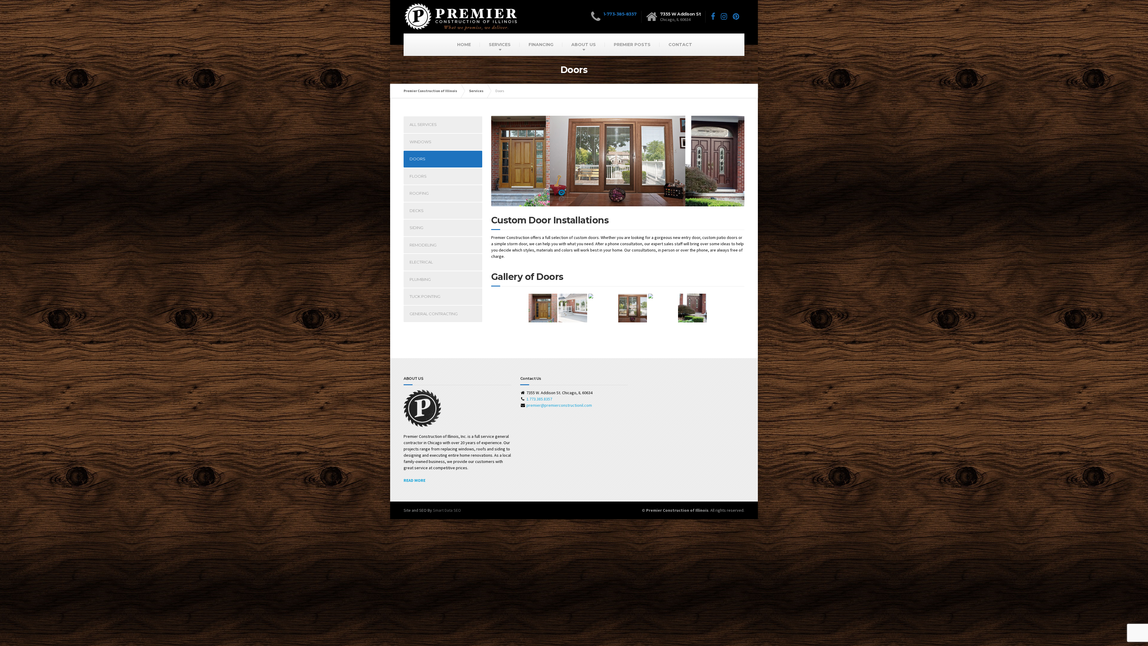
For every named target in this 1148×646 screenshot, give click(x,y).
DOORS (417, 158)
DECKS (417, 210)
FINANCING (541, 44)
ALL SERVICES (423, 124)
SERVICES (500, 44)
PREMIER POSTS (632, 44)
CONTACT (680, 44)
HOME (464, 44)
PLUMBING (420, 279)
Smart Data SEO (447, 510)
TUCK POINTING (425, 296)
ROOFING (419, 193)
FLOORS (418, 176)
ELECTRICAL (421, 262)
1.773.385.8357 (539, 399)
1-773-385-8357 (620, 14)
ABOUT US (583, 44)
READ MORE (414, 480)
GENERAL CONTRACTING (434, 313)
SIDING (416, 227)
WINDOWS (420, 141)
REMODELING (423, 245)
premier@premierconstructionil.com (559, 405)
